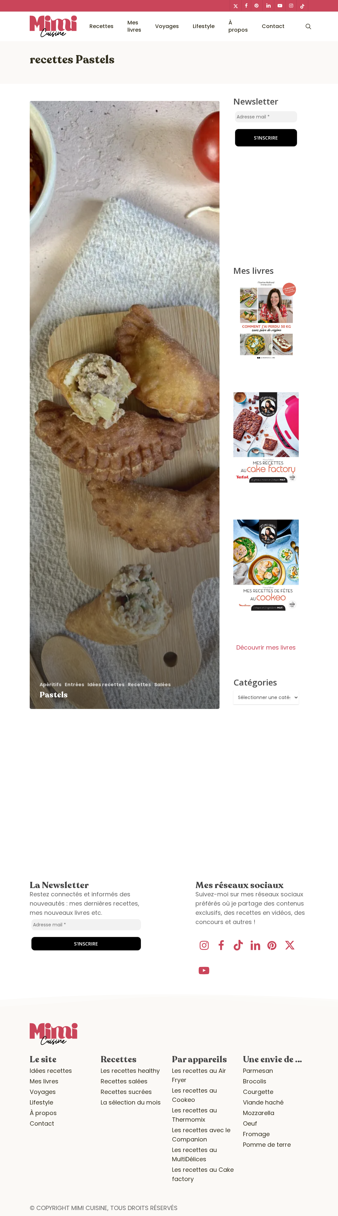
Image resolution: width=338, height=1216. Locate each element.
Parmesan (258, 1071)
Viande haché (263, 1102)
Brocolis (254, 1081)
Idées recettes (105, 685)
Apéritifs (50, 685)
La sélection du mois (131, 1102)
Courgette (258, 1092)
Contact (42, 1123)
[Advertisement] (274, 138)
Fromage (256, 1134)
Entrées (74, 685)
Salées (162, 685)
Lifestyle (41, 1102)
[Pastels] (125, 405)
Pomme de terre (267, 1144)
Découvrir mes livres (266, 647)
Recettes (139, 685)
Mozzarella (258, 1113)
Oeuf (250, 1123)
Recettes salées (124, 1081)
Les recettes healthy (130, 1071)
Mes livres (44, 1081)
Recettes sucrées (126, 1092)
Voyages (43, 1092)
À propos (43, 1113)
